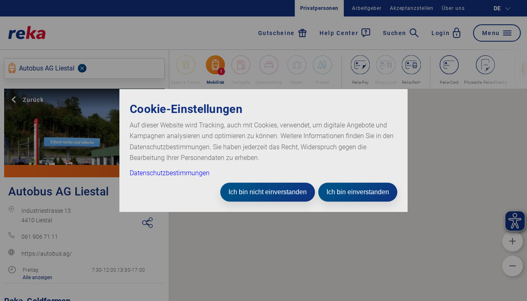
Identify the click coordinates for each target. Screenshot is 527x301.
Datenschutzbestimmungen (170, 173)
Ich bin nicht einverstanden (268, 191)
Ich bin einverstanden (357, 191)
